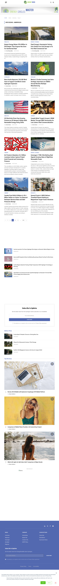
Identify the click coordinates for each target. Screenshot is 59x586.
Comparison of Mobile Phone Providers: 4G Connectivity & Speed (24, 427)
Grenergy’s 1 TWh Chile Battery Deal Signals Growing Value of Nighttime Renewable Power (42, 157)
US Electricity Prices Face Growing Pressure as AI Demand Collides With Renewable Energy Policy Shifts (15, 120)
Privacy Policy (39, 323)
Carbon (33, 116)
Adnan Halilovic (12, 394)
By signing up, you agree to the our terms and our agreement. (30, 323)
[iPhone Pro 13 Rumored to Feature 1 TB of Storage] (8, 344)
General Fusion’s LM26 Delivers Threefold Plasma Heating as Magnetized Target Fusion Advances (42, 197)
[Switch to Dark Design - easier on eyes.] (51, 2)
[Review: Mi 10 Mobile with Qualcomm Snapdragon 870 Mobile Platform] (29, 375)
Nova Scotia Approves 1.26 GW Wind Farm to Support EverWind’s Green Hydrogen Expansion (15, 82)
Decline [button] (49, 582)
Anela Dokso (8, 86)
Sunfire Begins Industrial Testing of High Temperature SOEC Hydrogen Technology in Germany (33, 265)
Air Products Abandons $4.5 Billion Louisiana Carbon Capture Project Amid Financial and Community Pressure (15, 158)
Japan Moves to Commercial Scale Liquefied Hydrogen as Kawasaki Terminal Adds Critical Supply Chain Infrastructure (33, 273)
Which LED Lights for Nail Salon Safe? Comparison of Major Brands (25, 462)
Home (10, 17)
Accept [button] (43, 582)
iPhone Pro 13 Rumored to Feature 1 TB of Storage (25, 342)
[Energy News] (29, 2)
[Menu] (6, 2)
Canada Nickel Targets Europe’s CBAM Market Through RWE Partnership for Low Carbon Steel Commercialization (42, 120)
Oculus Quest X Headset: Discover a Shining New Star (26, 334)
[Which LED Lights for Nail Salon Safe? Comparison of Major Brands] (29, 446)
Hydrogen (6, 77)
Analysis (6, 116)
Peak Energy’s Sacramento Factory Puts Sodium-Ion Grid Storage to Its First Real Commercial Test (42, 46)
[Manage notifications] (55, 583)
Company (24, 532)
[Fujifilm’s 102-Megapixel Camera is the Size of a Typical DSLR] (8, 352)
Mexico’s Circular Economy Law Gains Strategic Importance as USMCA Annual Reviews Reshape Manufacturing (42, 83)
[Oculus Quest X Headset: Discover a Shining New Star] (8, 336)
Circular (33, 77)
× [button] (56, 572)
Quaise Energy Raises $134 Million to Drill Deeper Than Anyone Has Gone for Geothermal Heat (15, 46)
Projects (6, 42)
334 (23, 220)
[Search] (53, 2)
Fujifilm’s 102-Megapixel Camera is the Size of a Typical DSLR (28, 350)
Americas (14, 17)
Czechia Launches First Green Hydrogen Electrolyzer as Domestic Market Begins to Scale (34, 249)
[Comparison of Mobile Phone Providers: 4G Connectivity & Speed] (29, 411)
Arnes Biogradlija (9, 50)
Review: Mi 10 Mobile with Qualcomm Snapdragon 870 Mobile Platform (26, 392)
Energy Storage (35, 42)
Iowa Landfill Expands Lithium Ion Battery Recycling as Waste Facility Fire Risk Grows (33, 257)
